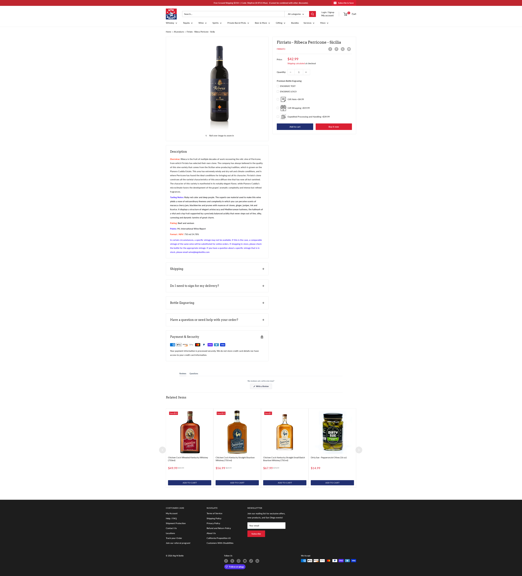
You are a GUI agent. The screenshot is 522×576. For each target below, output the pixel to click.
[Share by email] (349, 49)
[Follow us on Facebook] (226, 561)
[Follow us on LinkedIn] (257, 561)
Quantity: (281, 72)
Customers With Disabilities (220, 543)
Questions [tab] (193, 374)
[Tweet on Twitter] (343, 49)
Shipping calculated (296, 63)
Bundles (295, 23)
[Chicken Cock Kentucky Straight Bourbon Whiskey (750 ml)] (237, 432)
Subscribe (256, 533)
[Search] (312, 14)
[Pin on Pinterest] (337, 49)
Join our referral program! (178, 543)
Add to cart (295, 126)
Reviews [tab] (182, 374)
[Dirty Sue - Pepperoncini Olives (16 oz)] (332, 432)
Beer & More (261, 23)
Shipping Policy (214, 518)
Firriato (281, 49)
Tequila (186, 23)
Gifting (279, 23)
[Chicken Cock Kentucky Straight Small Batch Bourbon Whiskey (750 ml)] (284, 432)
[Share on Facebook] (330, 49)
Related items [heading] (176, 397)
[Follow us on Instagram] (239, 561)
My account (327, 15)
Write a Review (264, 387)
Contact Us (171, 528)
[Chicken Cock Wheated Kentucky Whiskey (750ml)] (189, 432)
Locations (170, 533)
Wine (201, 23)
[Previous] (162, 450)
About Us (211, 533)
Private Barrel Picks (236, 23)
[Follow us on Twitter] (232, 561)
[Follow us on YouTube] (245, 561)
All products (179, 32)
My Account (172, 513)
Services (307, 23)
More (322, 23)
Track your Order (174, 538)
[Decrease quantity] (291, 72)
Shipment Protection (176, 523)
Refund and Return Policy (219, 528)
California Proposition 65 (219, 538)
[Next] (358, 450)
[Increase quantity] (306, 72)
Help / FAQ (171, 518)
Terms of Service (214, 513)
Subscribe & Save (346, 3)
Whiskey (170, 23)
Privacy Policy (213, 523)
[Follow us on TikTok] (251, 561)
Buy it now (334, 126)
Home (168, 32)
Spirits (215, 23)
